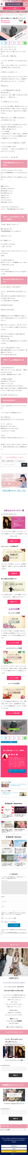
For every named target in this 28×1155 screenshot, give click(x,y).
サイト (3, 906)
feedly (14, 729)
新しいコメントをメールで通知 (8, 918)
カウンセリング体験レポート (9, 742)
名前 (3, 896)
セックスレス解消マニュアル (14, 8)
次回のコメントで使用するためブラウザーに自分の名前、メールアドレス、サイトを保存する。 (13, 913)
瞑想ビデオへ (14, 601)
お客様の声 (14, 573)
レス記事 (17, 11)
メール (3, 901)
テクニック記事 (14, 677)
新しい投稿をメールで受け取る (8, 922)
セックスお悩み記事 (14, 713)
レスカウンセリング (10, 11)
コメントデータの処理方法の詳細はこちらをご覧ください (14, 933)
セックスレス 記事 (14, 642)
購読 (24, 464)
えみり (21, 21)
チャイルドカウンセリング (3, 11)
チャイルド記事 (24, 11)
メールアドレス (5, 1065)
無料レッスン (14, 541)
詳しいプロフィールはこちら (16, 770)
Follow (14, 724)
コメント (4, 880)
